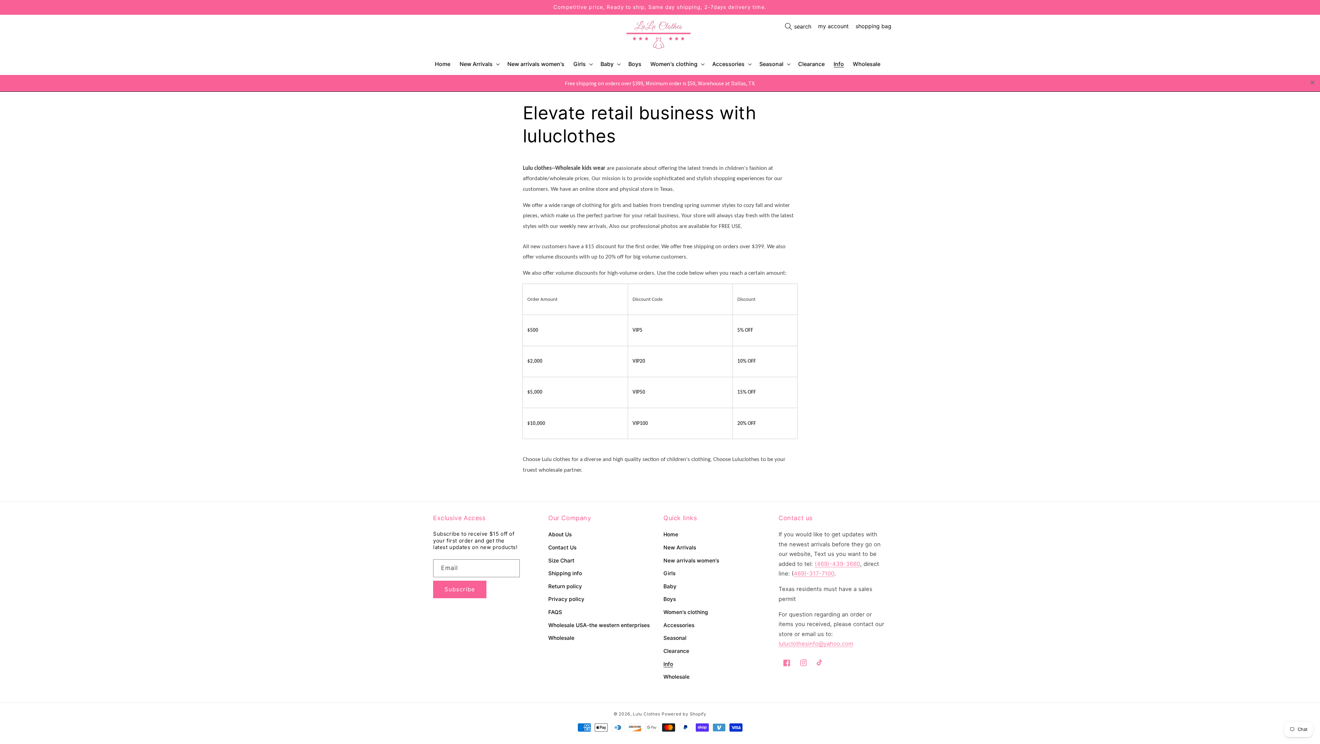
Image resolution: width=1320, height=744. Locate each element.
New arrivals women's (691, 560)
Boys (669, 599)
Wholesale (561, 638)
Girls (579, 64)
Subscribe (459, 589)
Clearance (676, 651)
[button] (479, 64)
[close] (1312, 82)
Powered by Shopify (684, 713)
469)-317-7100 (814, 573)
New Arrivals (476, 64)
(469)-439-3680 (837, 563)
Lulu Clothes (646, 713)
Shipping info (565, 573)
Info (668, 664)
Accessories (728, 64)
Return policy (565, 586)
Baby (607, 64)
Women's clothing (673, 64)
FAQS (555, 612)
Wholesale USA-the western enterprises (599, 625)
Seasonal (771, 64)
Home (670, 534)
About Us (560, 534)
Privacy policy (566, 599)
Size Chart (561, 560)
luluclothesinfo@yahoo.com (816, 643)
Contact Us (562, 547)
